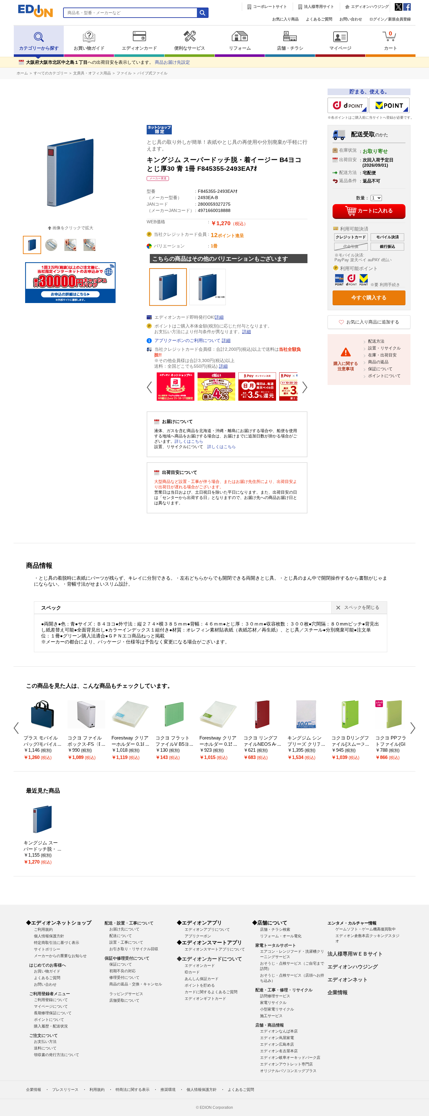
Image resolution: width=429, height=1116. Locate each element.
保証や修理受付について (127, 958)
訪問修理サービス (275, 996)
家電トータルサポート (275, 945)
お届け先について (124, 929)
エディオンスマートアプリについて (215, 949)
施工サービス (271, 1016)
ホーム (22, 73)
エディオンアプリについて (207, 929)
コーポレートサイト (270, 6)
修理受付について (124, 977)
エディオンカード (139, 48)
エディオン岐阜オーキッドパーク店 (290, 1057)
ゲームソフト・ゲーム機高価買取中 (365, 929)
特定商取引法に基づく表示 (56, 942)
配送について (120, 936)
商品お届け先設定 (172, 62)
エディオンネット (348, 979)
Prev (152, 387)
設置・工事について (126, 942)
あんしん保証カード (202, 979)
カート (390, 40)
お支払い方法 (45, 1041)
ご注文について (43, 1035)
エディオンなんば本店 (279, 1031)
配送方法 (376, 341)
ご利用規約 (43, 929)
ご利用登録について (51, 1000)
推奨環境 (168, 1089)
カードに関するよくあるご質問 (211, 992)
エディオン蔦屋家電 (277, 1038)
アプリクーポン (198, 936)
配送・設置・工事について (129, 923)
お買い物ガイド (89, 48)
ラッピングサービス (126, 994)
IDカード (192, 972)
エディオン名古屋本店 (279, 1051)
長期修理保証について (53, 1013)
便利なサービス (189, 48)
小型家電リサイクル (277, 1009)
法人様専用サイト (319, 6)
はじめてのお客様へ (47, 965)
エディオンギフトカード (205, 998)
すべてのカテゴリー (51, 73)
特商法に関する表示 (132, 1089)
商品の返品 (378, 362)
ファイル (124, 73)
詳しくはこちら (189, 441)
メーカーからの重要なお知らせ (60, 956)
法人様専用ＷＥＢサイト (355, 953)
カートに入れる (375, 210)
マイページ (340, 48)
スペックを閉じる (361, 607)
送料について (45, 1048)
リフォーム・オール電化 (280, 936)
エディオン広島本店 (277, 1044)
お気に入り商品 (285, 19)
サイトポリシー (47, 949)
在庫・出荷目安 (382, 355)
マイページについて (51, 1006)
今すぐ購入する (369, 297)
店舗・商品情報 (269, 1025)
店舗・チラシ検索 (275, 929)
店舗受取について (124, 1000)
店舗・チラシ (290, 48)
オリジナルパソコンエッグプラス (288, 1071)
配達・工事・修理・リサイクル (283, 990)
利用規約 (97, 1089)
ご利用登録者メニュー (49, 993)
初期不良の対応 (122, 971)
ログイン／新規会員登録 (390, 19)
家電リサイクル (273, 1002)
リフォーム (240, 48)
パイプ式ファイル (152, 73)
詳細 (219, 317)
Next (302, 387)
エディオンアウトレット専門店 (286, 1064)
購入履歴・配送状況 (51, 1026)
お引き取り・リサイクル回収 (133, 949)
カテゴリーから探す (39, 48)
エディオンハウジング (370, 6)
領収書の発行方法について (56, 1055)
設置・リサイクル (384, 348)
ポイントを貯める (200, 985)
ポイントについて (384, 375)
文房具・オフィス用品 (92, 73)
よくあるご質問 (319, 19)
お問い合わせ (350, 19)
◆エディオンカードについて (209, 959)
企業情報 (338, 992)
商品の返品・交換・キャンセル (135, 984)
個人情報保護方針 (49, 936)
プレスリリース (65, 1089)
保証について (380, 368)
